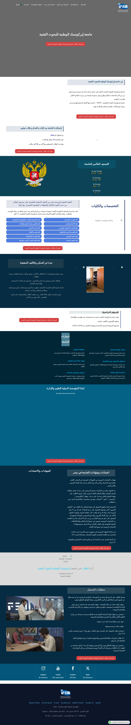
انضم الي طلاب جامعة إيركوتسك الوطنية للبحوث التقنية (65, 44)
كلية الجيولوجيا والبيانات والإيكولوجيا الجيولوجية (26, 219)
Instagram (43, 674)
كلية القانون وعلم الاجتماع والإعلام (30, 224)
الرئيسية (83, 4)
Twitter (88, 674)
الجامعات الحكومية (78, 702)
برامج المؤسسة (65, 702)
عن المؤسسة (75, 4)
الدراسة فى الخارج (62, 4)
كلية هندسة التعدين (34, 228)
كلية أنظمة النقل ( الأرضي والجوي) (29, 240)
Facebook (73, 674)
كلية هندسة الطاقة (34, 232)
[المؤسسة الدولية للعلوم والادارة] (123, 11)
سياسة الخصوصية (34, 702)
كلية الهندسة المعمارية (71, 219)
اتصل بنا (26, 4)
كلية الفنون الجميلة (72, 240)
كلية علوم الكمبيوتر (72, 236)
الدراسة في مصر (49, 4)
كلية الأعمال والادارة (72, 224)
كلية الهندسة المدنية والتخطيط (69, 232)
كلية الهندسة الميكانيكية (33, 236)
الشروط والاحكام (47, 702)
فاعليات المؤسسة (36, 4)
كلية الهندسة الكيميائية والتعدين (68, 228)
